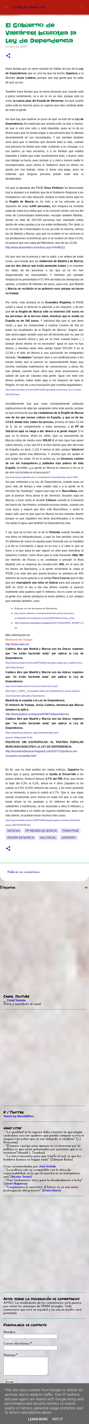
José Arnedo (47, 1166)
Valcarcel (48, 837)
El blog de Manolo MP (29, 7)
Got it (57, 1419)
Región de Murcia (20, 837)
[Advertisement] (44, 938)
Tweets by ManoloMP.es (18, 1116)
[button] (8, 56)
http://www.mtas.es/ (17, 644)
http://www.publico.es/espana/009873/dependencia (37, 714)
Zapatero (69, 837)
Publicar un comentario (23, 872)
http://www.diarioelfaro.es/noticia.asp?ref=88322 (35, 247)
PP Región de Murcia (41, 830)
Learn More (38, 1419)
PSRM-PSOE (70, 830)
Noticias (13, 830)
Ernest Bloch (51, 1190)
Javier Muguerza (15, 1183)
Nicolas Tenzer (21, 1176)
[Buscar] (82, 7)
